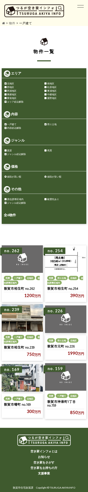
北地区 (10, 83)
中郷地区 (52, 94)
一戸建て (11, 124)
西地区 (10, 87)
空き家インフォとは (44, 451)
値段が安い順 (54, 176)
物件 (12, 23)
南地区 (50, 83)
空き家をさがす (44, 462)
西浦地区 (11, 90)
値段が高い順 (14, 176)
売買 (49, 150)
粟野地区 (52, 98)
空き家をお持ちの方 (44, 467)
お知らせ (44, 457)
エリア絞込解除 (15, 101)
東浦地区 (52, 90)
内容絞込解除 (14, 127)
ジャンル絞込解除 (16, 154)
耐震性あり (53, 199)
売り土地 (52, 124)
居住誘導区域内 (15, 199)
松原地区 (52, 87)
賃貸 (9, 150)
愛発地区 (11, 98)
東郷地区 (11, 94)
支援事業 (44, 473)
